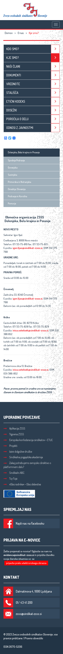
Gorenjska (13, 167)
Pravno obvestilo (34, 638)
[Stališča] (55, 93)
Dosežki (11, 110)
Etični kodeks (15, 101)
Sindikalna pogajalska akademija (26, 457)
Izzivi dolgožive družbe (20, 451)
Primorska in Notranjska (19, 181)
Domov (9, 33)
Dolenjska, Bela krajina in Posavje (24, 152)
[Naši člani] (55, 66)
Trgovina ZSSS (16, 434)
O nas (21, 33)
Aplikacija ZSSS (17, 428)
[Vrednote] (55, 84)
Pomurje (12, 203)
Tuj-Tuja (13, 478)
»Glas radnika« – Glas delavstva (25, 484)
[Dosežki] (55, 110)
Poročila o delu (17, 119)
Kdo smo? (12, 49)
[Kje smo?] (55, 58)
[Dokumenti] (55, 75)
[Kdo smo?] (55, 49)
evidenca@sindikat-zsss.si (19, 555)
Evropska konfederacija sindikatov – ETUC (31, 440)
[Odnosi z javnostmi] (55, 128)
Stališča (12, 93)
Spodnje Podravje (16, 160)
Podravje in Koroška (17, 196)
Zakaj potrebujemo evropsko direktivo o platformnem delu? (27, 465)
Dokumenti (13, 75)
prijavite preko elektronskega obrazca (26, 563)
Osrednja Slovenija (17, 189)
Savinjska (12, 174)
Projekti (13, 446)
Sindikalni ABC (16, 472)
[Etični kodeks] (55, 101)
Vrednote (13, 84)
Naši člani (13, 66)
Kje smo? (12, 58)
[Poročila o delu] (55, 119)
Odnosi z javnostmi (19, 128)
